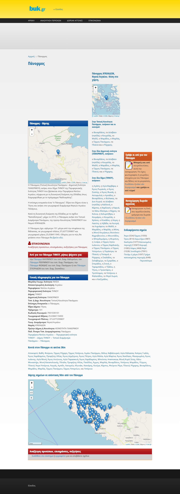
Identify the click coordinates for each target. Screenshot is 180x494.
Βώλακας (110, 198)
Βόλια (104, 353)
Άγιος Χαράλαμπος (36, 356)
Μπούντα (102, 359)
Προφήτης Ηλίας (54, 356)
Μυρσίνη (114, 239)
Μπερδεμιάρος (100, 239)
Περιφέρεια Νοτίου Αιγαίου (40, 334)
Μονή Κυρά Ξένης (127, 359)
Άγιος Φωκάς (108, 192)
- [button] (32, 134)
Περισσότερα (146, 260)
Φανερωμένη (138, 356)
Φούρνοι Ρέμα (115, 365)
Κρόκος (95, 220)
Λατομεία (69, 365)
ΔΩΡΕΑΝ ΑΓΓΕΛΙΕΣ (75, 20)
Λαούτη (95, 223)
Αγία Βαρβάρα (109, 186)
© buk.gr (84, 182)
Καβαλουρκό (113, 353)
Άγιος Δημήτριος (70, 356)
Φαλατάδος (97, 276)
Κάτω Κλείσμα (101, 211)
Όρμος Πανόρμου (102, 141)
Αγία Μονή (42, 359)
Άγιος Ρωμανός (99, 189)
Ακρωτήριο (140, 239)
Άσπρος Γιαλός (142, 353)
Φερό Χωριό (111, 276)
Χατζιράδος (102, 279)
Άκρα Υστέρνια (42, 365)
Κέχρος (113, 211)
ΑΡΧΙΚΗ (31, 20)
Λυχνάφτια (99, 226)
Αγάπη (97, 186)
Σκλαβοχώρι (97, 260)
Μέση (116, 229)
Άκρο (126, 235)
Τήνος (94, 270)
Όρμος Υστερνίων (72, 368)
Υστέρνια (110, 273)
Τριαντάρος (105, 270)
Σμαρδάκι (111, 260)
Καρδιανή (106, 207)
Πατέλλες (88, 362)
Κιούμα (96, 365)
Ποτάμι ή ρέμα (130, 254)
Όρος (126, 239)
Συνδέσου (129, 184)
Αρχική (31, 56)
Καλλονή (106, 204)
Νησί (144, 248)
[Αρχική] (37, 8)
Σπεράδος (96, 263)
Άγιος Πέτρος (85, 356)
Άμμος (96, 362)
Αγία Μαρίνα (110, 356)
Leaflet (64, 182)
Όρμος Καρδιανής (111, 245)
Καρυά (116, 207)
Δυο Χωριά (97, 201)
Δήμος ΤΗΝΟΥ (43, 337)
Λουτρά (115, 223)
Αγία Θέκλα (97, 356)
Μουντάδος (113, 235)
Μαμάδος (105, 138)
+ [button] (32, 129)
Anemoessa (113, 359)
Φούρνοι (49, 353)
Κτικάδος (105, 220)
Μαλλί (95, 138)
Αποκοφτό (33, 353)
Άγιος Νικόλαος (124, 356)
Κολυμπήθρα (107, 214)
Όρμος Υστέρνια (75, 353)
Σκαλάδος (107, 257)
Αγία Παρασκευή (70, 359)
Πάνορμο (38, 259)
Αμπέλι (61, 365)
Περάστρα (109, 251)
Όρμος (137, 235)
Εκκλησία (128, 242)
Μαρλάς (115, 138)
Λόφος (133, 248)
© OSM (72, 182)
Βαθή (41, 353)
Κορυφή (143, 245)
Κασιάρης (88, 365)
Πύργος (142, 362)
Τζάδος (109, 266)
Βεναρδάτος (99, 132)
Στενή (106, 263)
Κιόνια (95, 214)
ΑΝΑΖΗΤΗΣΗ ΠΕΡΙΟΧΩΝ (50, 20)
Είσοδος (59, 9)
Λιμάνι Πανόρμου (92, 353)
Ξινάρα (97, 242)
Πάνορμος (45, 340)
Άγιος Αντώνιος (55, 359)
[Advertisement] (90, 36)
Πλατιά (95, 144)
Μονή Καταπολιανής (49, 362)
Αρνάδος (109, 195)
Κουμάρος (96, 217)
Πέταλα (62, 362)
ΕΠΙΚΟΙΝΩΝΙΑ (95, 20)
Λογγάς (53, 365)
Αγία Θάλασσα (127, 353)
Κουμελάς (106, 135)
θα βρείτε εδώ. (56, 237)
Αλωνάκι (79, 365)
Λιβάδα (105, 223)
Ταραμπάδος (98, 266)
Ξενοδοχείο (135, 251)
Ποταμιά (105, 254)
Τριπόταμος (97, 273)
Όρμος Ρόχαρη (60, 353)
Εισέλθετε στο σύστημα (42, 456)
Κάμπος (95, 207)
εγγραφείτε (60, 456)
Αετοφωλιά (97, 195)
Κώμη (115, 220)
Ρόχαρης (108, 144)
